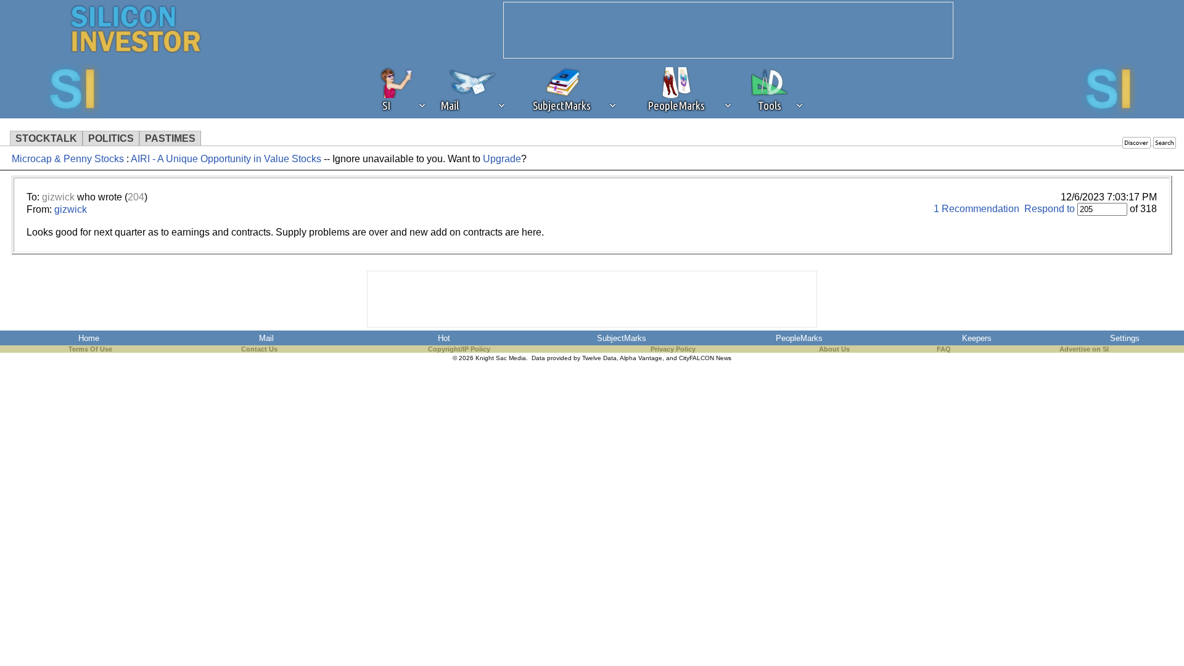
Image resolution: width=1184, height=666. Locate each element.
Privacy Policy (673, 349)
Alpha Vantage (641, 358)
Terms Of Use (90, 349)
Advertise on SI (1084, 349)
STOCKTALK (46, 138)
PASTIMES (170, 138)
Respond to (1049, 209)
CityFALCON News (705, 358)
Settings (1125, 338)
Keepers (977, 338)
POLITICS (111, 138)
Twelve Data (599, 358)
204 (136, 197)
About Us (834, 349)
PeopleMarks (799, 338)
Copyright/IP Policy (459, 349)
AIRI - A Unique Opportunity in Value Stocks (227, 159)
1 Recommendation (976, 209)
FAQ (944, 349)
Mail (266, 338)
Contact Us (259, 349)
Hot (444, 338)
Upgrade (502, 159)
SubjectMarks (621, 338)
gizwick (58, 197)
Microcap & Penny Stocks (68, 159)
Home (88, 338)
